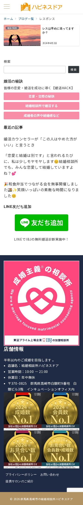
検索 (7, 61)
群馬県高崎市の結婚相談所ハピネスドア (47, 499)
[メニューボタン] (7, 6)
